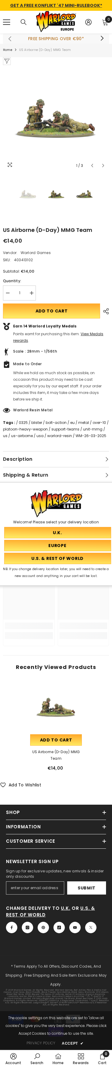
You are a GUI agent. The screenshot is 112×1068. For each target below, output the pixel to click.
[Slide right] (102, 38)
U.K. (65, 908)
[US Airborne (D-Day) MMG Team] (56, 707)
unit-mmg (92, 429)
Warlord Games (36, 252)
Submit (87, 888)
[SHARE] (104, 311)
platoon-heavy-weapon (25, 429)
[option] (56, 118)
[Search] (23, 22)
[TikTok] (59, 927)
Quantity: (12, 280)
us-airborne (22, 435)
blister (36, 422)
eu (72, 422)
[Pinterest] (43, 927)
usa (40, 435)
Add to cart (52, 311)
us (5, 435)
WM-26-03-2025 (91, 435)
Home (7, 50)
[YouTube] (75, 927)
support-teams (65, 429)
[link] (29, 626)
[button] (92, 165)
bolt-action (56, 422)
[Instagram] (27, 927)
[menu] (6, 22)
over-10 (99, 422)
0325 (23, 422)
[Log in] (88, 22)
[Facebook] (11, 927)
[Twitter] (90, 927)
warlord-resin (59, 435)
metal (83, 422)
